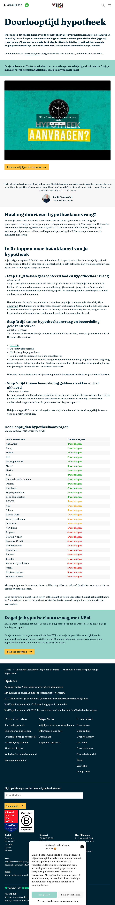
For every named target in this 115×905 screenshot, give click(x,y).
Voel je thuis (83, 771)
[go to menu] (110, 5)
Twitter (7, 847)
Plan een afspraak (17, 651)
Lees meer (70, 190)
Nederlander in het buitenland (20, 754)
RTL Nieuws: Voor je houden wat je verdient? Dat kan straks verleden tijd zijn (46, 698)
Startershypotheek (14, 725)
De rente (14, 345)
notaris (95, 600)
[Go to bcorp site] (26, 831)
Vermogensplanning (15, 760)
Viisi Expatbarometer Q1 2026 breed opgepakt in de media (35, 704)
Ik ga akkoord (57, 123)
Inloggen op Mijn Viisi (50, 730)
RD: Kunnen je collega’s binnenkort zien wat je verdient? (34, 692)
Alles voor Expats (13, 748)
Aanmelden (12, 805)
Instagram (9, 841)
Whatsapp (44, 841)
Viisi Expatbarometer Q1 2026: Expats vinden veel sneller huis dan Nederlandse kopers (50, 710)
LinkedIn (8, 844)
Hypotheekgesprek (49, 742)
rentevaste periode (23, 348)
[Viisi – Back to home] (57, 5)
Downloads (45, 736)
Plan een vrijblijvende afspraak (24, 167)
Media (80, 760)
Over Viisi (85, 719)
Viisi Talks (82, 765)
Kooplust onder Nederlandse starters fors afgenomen (33, 686)
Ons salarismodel (86, 754)
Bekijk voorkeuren (71, 894)
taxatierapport (92, 290)
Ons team (82, 742)
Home (7, 669)
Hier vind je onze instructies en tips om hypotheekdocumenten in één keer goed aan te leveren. (58, 374)
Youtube (8, 850)
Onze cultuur (83, 730)
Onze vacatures (85, 748)
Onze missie (83, 725)
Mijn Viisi (46, 719)
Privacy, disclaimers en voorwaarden (57, 901)
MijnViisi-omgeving (99, 359)
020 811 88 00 (46, 838)
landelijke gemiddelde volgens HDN (38, 227)
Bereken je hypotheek (16, 742)
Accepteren (44, 894)
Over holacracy (85, 736)
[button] (82, 846)
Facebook (9, 838)
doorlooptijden (32, 53)
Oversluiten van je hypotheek (20, 736)
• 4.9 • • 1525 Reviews (32, 888)
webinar (8, 231)
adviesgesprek (53, 290)
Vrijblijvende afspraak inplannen (56, 725)
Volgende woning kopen (17, 730)
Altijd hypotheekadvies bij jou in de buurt (37, 669)
